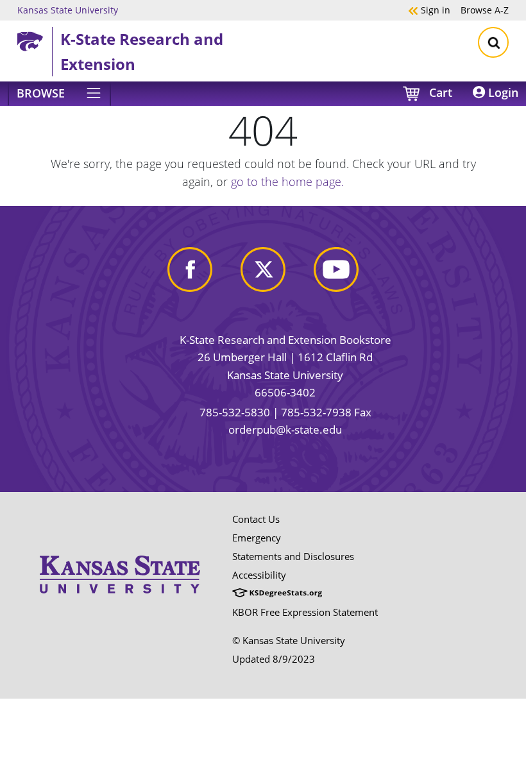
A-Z (485, 9)
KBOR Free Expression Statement (305, 612)
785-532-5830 (234, 412)
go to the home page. (287, 181)
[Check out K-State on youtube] (336, 267)
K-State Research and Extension (141, 51)
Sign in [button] (429, 9)
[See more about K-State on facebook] (190, 267)
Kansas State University (67, 9)
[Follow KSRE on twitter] (263, 267)
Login (501, 92)
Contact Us (256, 519)
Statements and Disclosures (293, 556)
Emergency (256, 537)
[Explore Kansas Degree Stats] (277, 593)
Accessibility (259, 574)
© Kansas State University (288, 640)
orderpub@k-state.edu (285, 429)
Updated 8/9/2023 (273, 658)
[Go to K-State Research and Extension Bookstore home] (34, 39)
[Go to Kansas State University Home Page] (120, 551)
